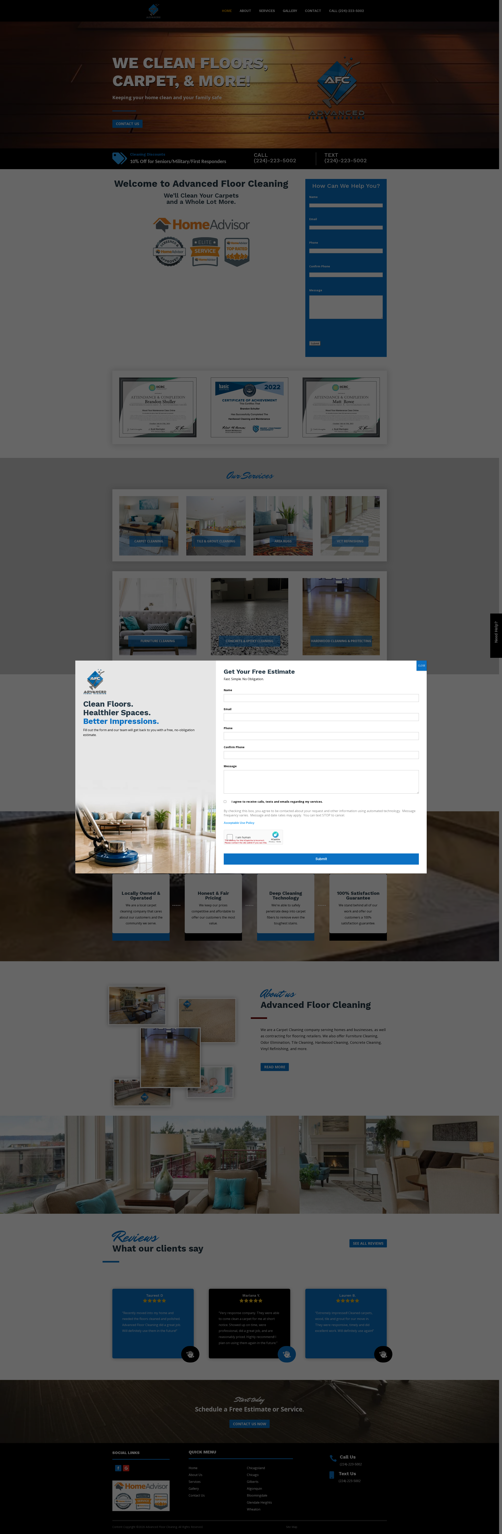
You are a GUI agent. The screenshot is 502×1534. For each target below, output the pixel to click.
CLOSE (421, 665)
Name (228, 690)
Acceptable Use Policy (239, 822)
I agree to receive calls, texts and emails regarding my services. (277, 801)
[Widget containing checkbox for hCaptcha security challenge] (253, 837)
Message (230, 766)
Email (227, 709)
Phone (228, 728)
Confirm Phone (234, 747)
